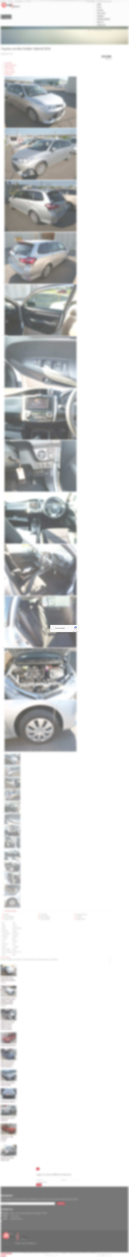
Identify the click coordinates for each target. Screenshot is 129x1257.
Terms (76, 631)
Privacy (74, 631)
